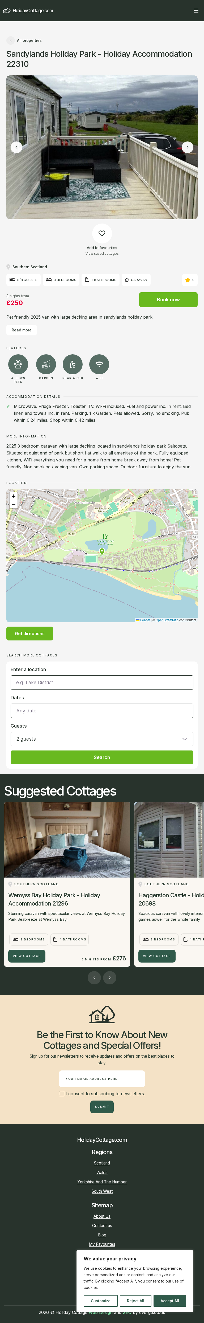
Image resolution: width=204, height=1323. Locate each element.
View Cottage (27, 956)
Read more (22, 330)
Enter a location (28, 669)
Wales (102, 1172)
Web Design (101, 1312)
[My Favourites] (186, 11)
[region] (134, 1281)
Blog (102, 1234)
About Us (102, 1216)
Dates (17, 697)
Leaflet (144, 620)
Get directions (30, 633)
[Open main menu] (196, 10)
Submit (102, 1107)
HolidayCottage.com (33, 10)
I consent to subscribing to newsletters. (104, 1093)
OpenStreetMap (167, 620)
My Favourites (102, 1244)
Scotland (102, 1163)
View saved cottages (102, 253)
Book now (168, 299)
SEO (127, 1312)
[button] (102, 551)
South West (102, 1191)
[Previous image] (16, 147)
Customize (100, 1300)
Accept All (170, 1300)
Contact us (102, 1225)
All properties (29, 40)
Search (102, 757)
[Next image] (187, 147)
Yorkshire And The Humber (102, 1181)
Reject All (135, 1300)
